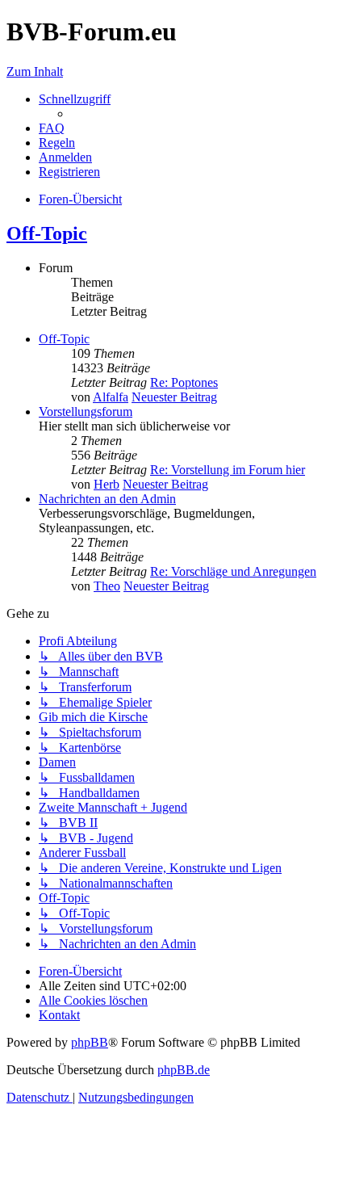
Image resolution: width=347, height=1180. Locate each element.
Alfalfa (110, 397)
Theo (107, 586)
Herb (106, 484)
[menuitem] (52, 128)
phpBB (89, 1042)
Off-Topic (46, 233)
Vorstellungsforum (85, 411)
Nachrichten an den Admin (107, 499)
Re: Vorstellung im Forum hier (227, 470)
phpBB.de (183, 1070)
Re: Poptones (184, 382)
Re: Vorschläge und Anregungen (233, 571)
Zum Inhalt (34, 71)
